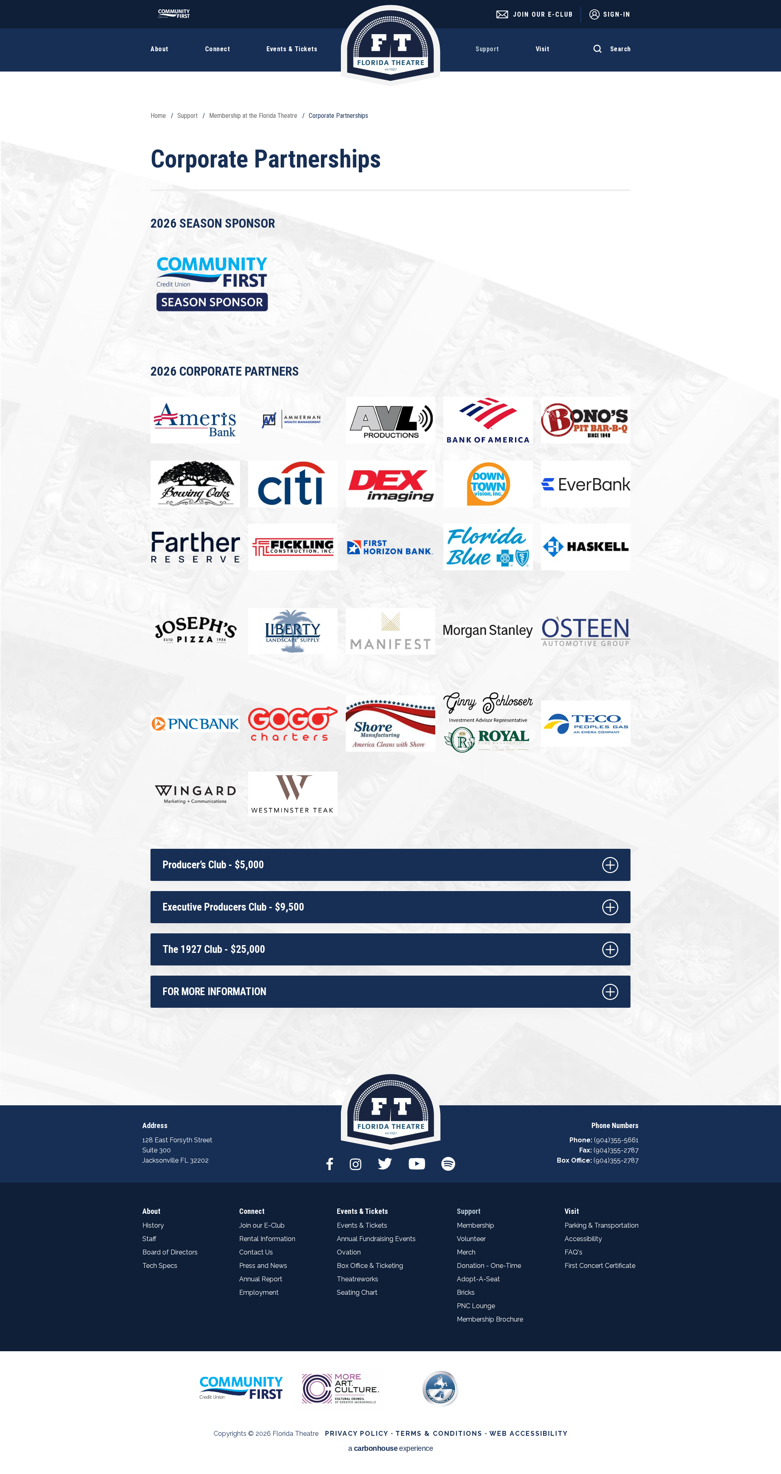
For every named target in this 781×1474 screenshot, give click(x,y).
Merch (466, 1252)
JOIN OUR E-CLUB (543, 14)
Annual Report (260, 1279)
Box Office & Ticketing (370, 1266)
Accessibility (583, 1239)
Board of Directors (170, 1252)
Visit (572, 1211)
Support (187, 116)
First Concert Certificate (600, 1266)
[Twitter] (385, 1159)
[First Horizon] (390, 547)
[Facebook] (330, 1159)
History (153, 1225)
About (151, 1211)
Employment (259, 1292)
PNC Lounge (476, 1306)
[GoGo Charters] (293, 724)
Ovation (349, 1252)
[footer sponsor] (241, 1387)
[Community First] (176, 16)
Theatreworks (357, 1279)
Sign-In (616, 14)
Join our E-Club (262, 1225)
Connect (251, 1211)
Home (158, 116)
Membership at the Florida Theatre (253, 116)
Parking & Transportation (602, 1225)
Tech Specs (159, 1266)
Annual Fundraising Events (376, 1239)
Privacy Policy (356, 1433)
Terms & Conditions (438, 1433)
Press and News (263, 1266)
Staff (149, 1239)
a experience (390, 1448)
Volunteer (471, 1239)
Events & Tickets (362, 1211)
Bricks (466, 1292)
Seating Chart (357, 1292)
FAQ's (573, 1252)
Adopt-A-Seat (478, 1279)
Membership (475, 1225)
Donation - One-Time (489, 1266)
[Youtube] (417, 1159)
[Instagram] (355, 1159)
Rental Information (267, 1239)
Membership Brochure (490, 1319)
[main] (390, 552)
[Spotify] (448, 1159)
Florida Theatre (391, 46)
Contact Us (256, 1252)
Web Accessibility (528, 1433)
